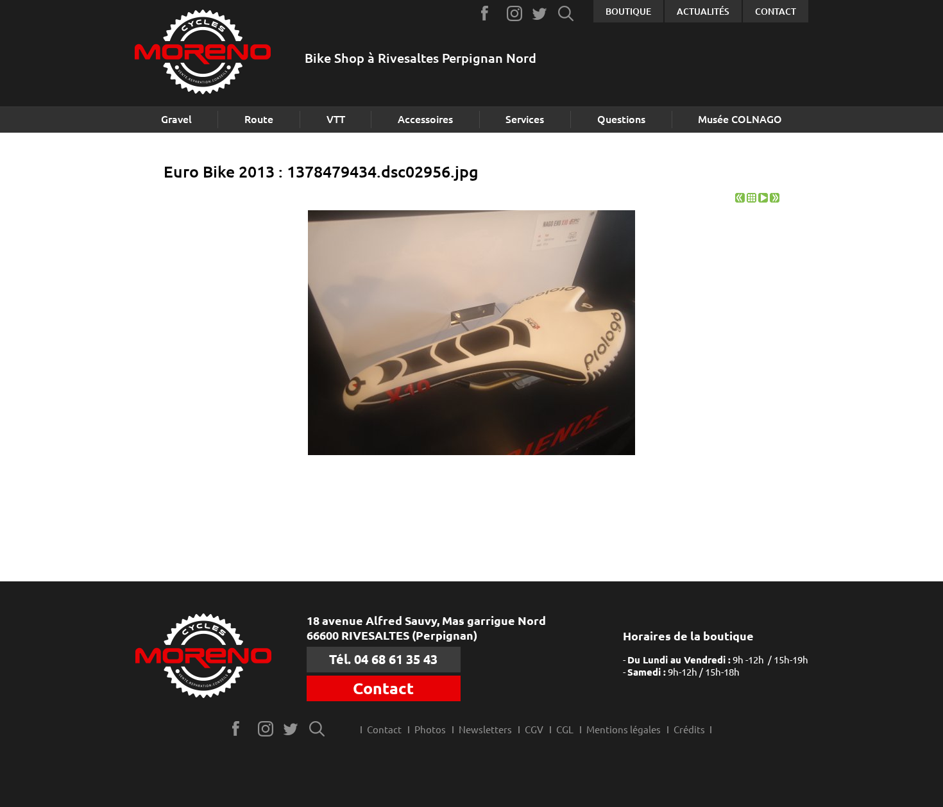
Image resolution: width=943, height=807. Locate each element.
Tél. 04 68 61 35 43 (383, 659)
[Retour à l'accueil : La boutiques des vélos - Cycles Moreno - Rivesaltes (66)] (203, 53)
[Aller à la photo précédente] (740, 199)
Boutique (628, 11)
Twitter (540, 13)
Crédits (689, 729)
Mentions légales (623, 729)
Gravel (176, 119)
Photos (430, 729)
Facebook (489, 13)
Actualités (703, 11)
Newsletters (485, 729)
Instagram (515, 13)
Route (258, 119)
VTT (336, 119)
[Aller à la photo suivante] (774, 199)
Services (524, 119)
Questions (621, 119)
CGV (534, 729)
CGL (564, 729)
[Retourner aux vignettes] (751, 199)
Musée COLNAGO (740, 119)
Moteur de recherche (566, 13)
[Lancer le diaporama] (763, 199)
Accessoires (425, 119)
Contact (775, 11)
